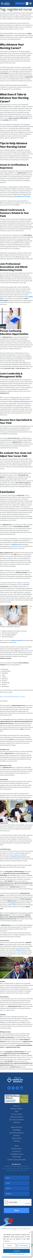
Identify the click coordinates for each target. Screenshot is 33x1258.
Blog (16, 1146)
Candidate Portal (16, 1154)
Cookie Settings (23, 1246)
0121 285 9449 (27, 3)
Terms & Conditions (16, 1120)
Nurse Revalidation (16, 1133)
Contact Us (16, 1151)
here (4, 1010)
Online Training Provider (16, 1160)
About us (16, 1106)
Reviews (16, 1135)
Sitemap (16, 1122)
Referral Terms (16, 1127)
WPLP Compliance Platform (19, 1254)
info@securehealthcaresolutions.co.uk (16, 1166)
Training (16, 1141)
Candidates (16, 1130)
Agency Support (16, 1109)
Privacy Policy (16, 1149)
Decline (9, 1246)
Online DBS (16, 1157)
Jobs (16, 1111)
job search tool (29, 877)
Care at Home (16, 1114)
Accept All (17, 1251)
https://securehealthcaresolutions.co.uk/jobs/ (12, 696)
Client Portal (16, 1138)
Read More (6, 1241)
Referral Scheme (20, 3)
